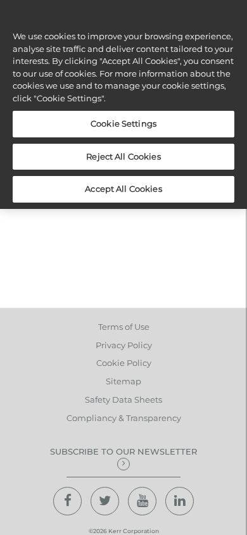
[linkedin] (179, 501)
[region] (123, 104)
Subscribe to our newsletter (123, 451)
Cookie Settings (123, 123)
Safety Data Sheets (123, 399)
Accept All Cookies (123, 189)
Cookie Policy (123, 363)
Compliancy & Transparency (123, 418)
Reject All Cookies (123, 156)
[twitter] (105, 501)
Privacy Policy (124, 345)
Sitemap (123, 381)
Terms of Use (123, 327)
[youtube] (142, 501)
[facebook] (67, 501)
